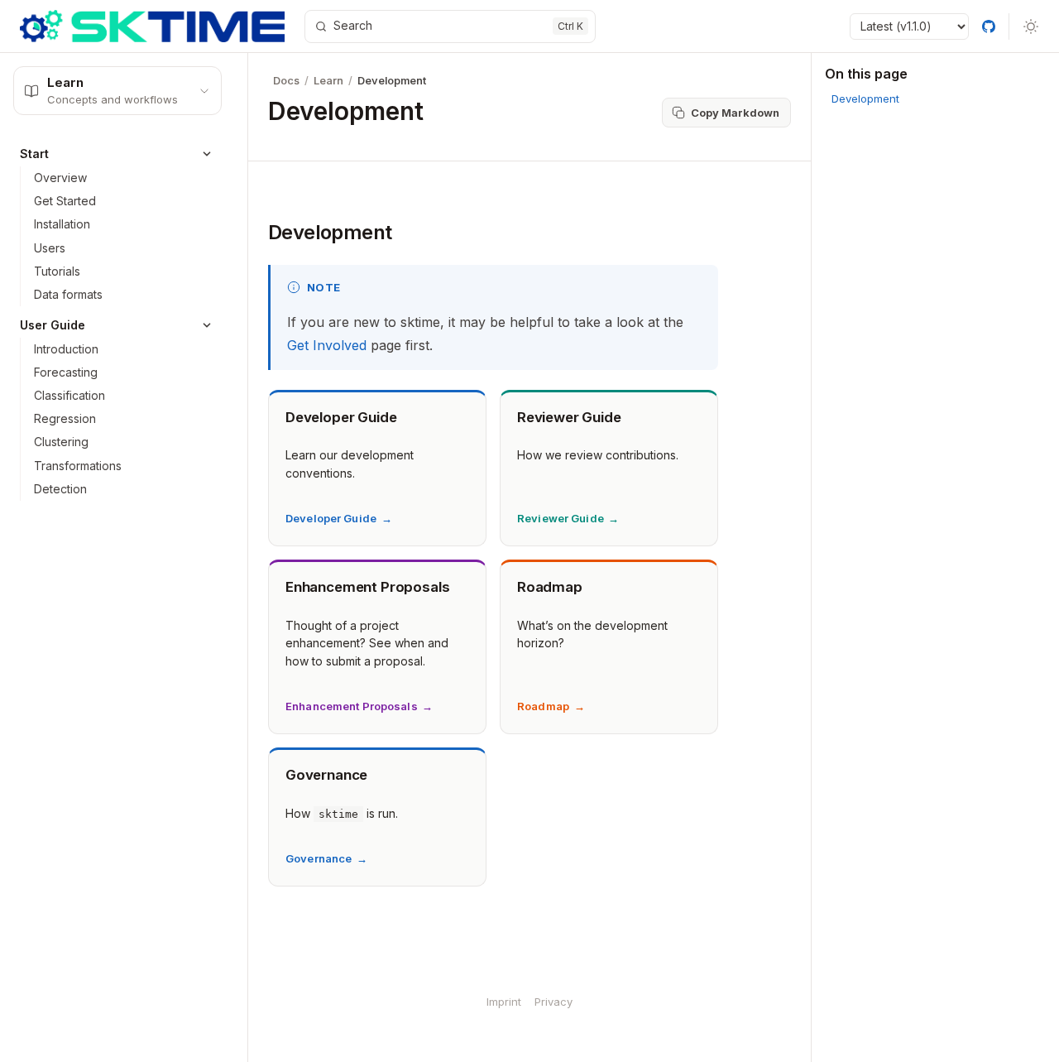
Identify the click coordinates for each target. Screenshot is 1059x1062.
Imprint (503, 1001)
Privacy (553, 1001)
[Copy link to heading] (253, 232)
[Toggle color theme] (1031, 26)
